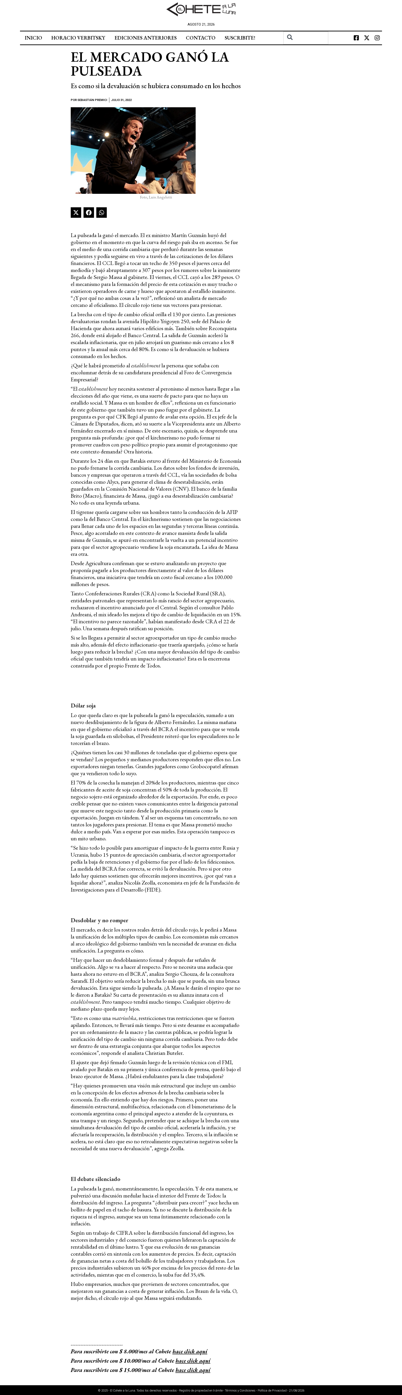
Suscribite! (240, 37)
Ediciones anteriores (145, 37)
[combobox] (305, 37)
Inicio (33, 37)
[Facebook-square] (356, 38)
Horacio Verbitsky (78, 37)
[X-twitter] (367, 38)
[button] (76, 212)
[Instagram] (377, 38)
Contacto (200, 37)
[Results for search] (305, 47)
